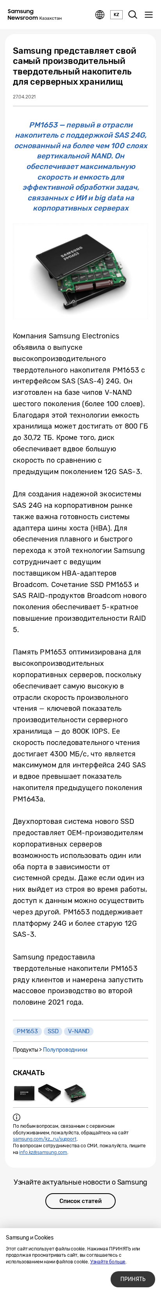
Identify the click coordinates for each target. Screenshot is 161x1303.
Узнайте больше (107, 1262)
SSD (53, 1031)
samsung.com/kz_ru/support (45, 1139)
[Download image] (24, 1093)
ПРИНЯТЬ (132, 1279)
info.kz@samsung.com (43, 1152)
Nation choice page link (100, 15)
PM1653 (27, 1031)
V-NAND (78, 1031)
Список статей (80, 1201)
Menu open (148, 15)
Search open (133, 15)
